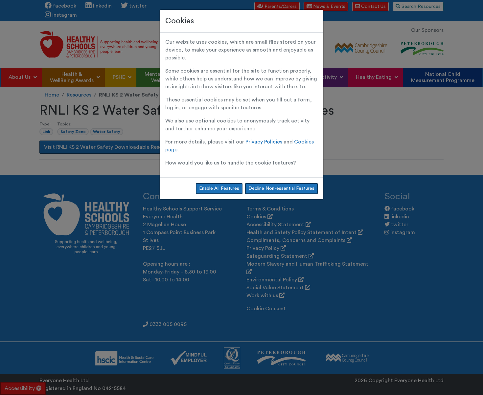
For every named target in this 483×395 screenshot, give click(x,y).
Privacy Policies (263, 141)
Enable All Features (219, 188)
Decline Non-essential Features (281, 188)
